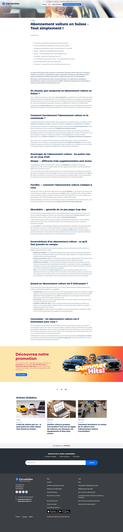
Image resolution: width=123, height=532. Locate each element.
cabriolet (62, 193)
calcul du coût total (79, 215)
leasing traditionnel (46, 105)
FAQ (79, 482)
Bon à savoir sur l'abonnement (86, 492)
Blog (48, 479)
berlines (87, 124)
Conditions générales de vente (55, 485)
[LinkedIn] (23, 492)
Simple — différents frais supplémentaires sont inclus (49, 51)
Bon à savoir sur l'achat (53, 495)
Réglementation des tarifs (85, 489)
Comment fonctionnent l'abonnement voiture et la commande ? (52, 45)
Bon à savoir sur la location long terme (89, 501)
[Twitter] (61, 389)
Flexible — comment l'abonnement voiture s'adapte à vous (50, 53)
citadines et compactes (37, 124)
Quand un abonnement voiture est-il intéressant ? (48, 61)
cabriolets (69, 124)
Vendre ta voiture (52, 504)
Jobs (79, 479)
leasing (86, 264)
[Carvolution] (10, 3)
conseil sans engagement (64, 337)
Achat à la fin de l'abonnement (86, 504)
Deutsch (18, 516)
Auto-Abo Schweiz (52, 492)
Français (24, 516)
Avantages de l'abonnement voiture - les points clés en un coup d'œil (53, 48)
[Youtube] (26, 492)
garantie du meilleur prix (69, 230)
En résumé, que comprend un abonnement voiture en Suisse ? (51, 43)
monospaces (78, 124)
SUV (62, 124)
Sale (49, 4)
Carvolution (68, 134)
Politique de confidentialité (54, 489)
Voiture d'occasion (56, 4)
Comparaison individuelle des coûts (88, 485)
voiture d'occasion (54, 270)
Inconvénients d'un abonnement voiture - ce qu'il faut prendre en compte (54, 59)
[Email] (66, 389)
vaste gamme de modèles (84, 335)
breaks (48, 124)
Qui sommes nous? (52, 501)
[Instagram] (20, 492)
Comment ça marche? (53, 507)
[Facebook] (57, 389)
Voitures (44, 4)
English (31, 516)
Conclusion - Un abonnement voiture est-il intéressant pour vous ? (52, 64)
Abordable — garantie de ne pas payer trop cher (47, 56)
